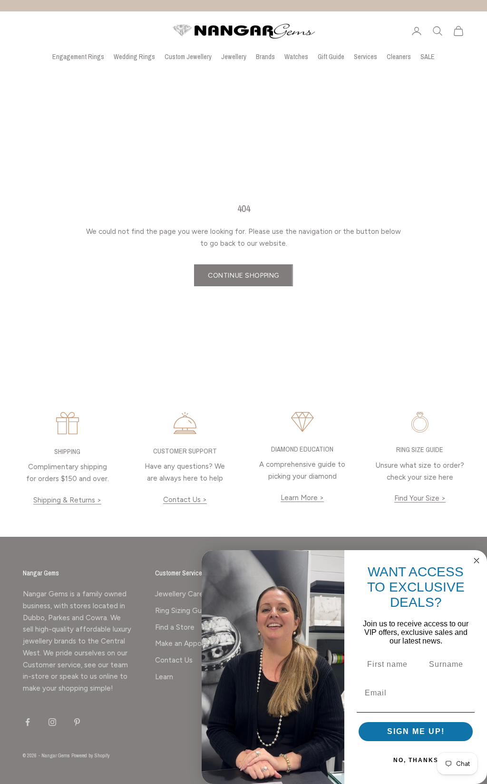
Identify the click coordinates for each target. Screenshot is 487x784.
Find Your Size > (420, 498)
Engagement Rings (78, 56)
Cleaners (399, 56)
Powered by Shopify (90, 755)
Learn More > (302, 497)
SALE (427, 56)
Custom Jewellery (188, 56)
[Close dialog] (476, 560)
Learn (164, 677)
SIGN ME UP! (416, 731)
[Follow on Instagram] (52, 722)
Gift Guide (331, 56)
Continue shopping (243, 275)
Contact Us (174, 660)
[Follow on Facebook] (27, 722)
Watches (296, 56)
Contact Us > (185, 499)
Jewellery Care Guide (190, 594)
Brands (265, 56)
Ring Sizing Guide (183, 610)
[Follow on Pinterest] (77, 722)
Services (365, 56)
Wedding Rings (134, 56)
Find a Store (175, 627)
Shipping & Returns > (67, 500)
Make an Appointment (191, 643)
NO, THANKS (415, 760)
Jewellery (233, 56)
